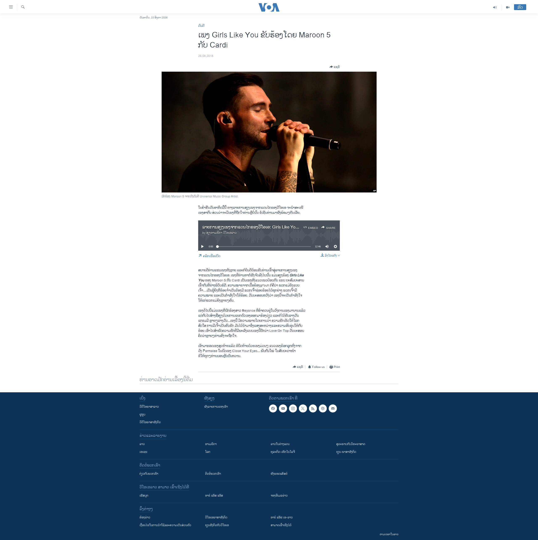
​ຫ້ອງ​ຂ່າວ (145, 517)
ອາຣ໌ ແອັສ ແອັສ (214, 495)
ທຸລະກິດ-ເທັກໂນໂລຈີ (283, 452)
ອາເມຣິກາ (211, 444)
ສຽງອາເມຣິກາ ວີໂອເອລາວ (221, 232)
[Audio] (495, 7)
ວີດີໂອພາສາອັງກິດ (150, 422)
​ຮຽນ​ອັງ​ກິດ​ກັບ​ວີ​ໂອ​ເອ (217, 525)
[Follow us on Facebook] (273, 408)
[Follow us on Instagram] (293, 408)
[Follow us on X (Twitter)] (303, 408)
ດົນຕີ (201, 26)
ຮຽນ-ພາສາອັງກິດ (346, 452)
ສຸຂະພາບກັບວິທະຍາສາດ (350, 444)
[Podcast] (323, 408)
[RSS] (313, 408)
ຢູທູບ (142, 414)
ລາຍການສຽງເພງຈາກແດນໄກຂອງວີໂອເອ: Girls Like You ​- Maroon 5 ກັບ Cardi (269, 227)
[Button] (335, 66)
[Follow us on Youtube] (283, 408)
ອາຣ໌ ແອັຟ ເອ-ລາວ (282, 517)
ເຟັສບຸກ (144, 495)
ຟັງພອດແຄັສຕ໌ (279, 474)
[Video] (507, 7)
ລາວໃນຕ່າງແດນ (280, 444)
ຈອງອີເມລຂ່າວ (279, 495)
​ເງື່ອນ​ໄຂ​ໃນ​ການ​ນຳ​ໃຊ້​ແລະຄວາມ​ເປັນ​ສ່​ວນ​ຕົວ (165, 525)
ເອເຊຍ (143, 452)
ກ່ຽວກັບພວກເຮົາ (149, 474)
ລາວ (142, 444)
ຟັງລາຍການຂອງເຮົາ (216, 406)
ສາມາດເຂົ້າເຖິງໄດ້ (281, 525)
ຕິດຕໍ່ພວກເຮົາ (213, 474)
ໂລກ (207, 452)
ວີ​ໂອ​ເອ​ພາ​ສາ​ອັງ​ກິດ (216, 517)
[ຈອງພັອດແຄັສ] (333, 408)
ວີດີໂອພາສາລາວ (149, 406)
